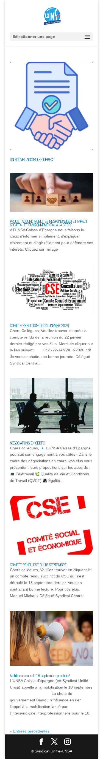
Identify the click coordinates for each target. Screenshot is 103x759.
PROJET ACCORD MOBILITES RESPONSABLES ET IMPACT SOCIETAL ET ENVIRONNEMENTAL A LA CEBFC (48, 223)
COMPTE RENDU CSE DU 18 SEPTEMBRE (38, 565)
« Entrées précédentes (29, 731)
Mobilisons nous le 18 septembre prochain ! (40, 675)
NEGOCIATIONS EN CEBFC (27, 443)
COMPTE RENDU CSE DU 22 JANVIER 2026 (39, 325)
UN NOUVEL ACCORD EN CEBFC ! (32, 159)
